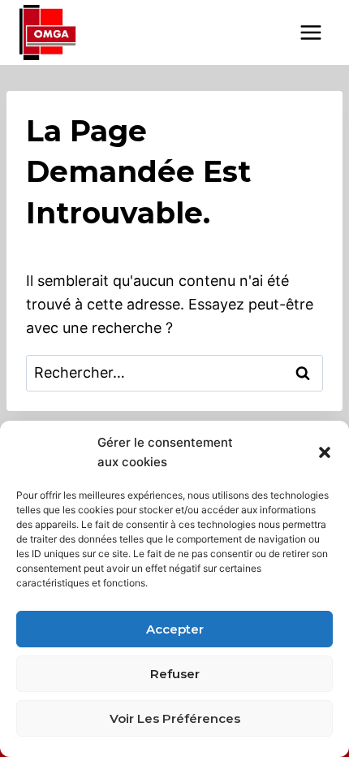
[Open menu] (310, 32)
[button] (325, 452)
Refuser (175, 673)
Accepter (175, 629)
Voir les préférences (175, 718)
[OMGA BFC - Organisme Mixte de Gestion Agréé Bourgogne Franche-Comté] (47, 32)
